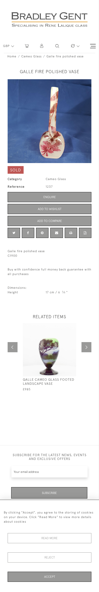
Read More (49, 538)
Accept (49, 577)
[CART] (26, 46)
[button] (42, 46)
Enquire (49, 197)
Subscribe (49, 493)
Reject (49, 557)
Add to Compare (49, 221)
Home (11, 56)
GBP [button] (7, 46)
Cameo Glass (31, 56)
